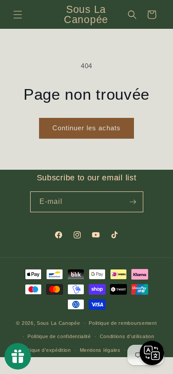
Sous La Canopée (58, 323)
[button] (18, 14)
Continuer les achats (86, 128)
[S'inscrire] (133, 201)
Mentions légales (100, 350)
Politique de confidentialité (59, 336)
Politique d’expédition (45, 350)
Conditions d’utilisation (127, 336)
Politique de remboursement (123, 323)
